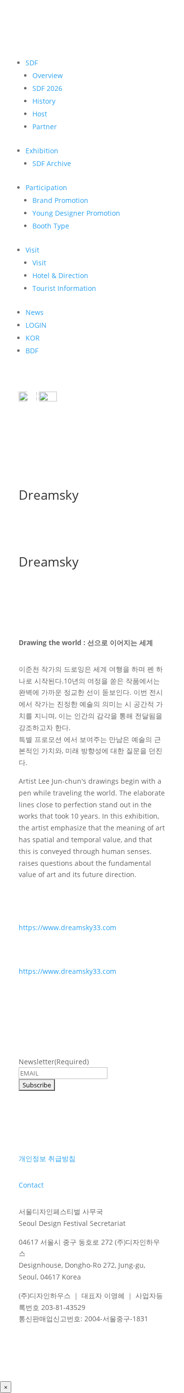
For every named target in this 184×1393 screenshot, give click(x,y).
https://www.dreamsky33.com (67, 927)
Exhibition (42, 150)
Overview (47, 75)
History (43, 101)
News (35, 312)
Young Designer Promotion (76, 213)
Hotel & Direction (60, 275)
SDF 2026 (47, 88)
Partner (44, 126)
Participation (46, 187)
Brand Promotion (60, 200)
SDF (32, 62)
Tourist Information (64, 288)
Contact (31, 1185)
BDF (32, 350)
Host (39, 113)
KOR (33, 337)
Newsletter (54, 1061)
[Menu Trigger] (33, 395)
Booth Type (50, 225)
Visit (32, 250)
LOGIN (36, 325)
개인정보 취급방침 (47, 1158)
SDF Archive (51, 163)
